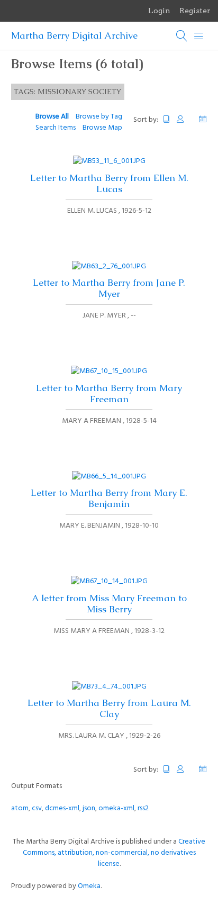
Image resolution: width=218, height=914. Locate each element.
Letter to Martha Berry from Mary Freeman (109, 393)
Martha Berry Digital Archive (74, 35)
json (89, 808)
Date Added (202, 119)
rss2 (143, 808)
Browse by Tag (99, 117)
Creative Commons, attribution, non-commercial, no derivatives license (114, 853)
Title (166, 119)
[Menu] (198, 36)
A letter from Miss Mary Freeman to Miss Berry (109, 603)
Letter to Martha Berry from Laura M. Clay (109, 708)
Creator (184, 119)
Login (159, 10)
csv (37, 808)
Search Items (55, 128)
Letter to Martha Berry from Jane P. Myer (109, 288)
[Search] (182, 36)
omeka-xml (116, 808)
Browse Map (102, 128)
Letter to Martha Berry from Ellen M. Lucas (109, 183)
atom (20, 808)
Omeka (89, 886)
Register (195, 10)
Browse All (52, 117)
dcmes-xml (62, 808)
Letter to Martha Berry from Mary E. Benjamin (109, 498)
